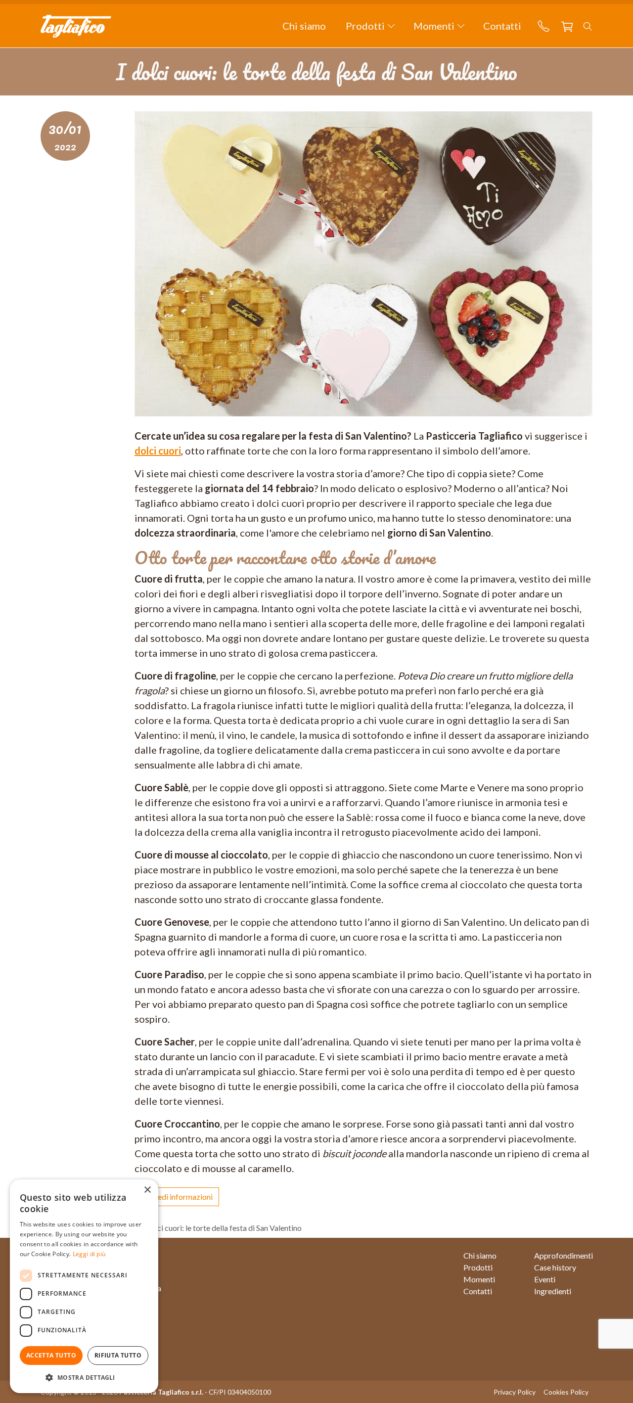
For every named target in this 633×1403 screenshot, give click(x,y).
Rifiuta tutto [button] (117, 1355)
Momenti (479, 1279)
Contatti (502, 26)
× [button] (147, 1190)
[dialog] (84, 1286)
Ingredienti (552, 1291)
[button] (370, 25)
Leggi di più (89, 1254)
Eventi (544, 1279)
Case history (555, 1267)
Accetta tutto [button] (51, 1355)
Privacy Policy (515, 1392)
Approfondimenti (563, 1255)
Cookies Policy (565, 1392)
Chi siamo (304, 26)
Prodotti (478, 1267)
